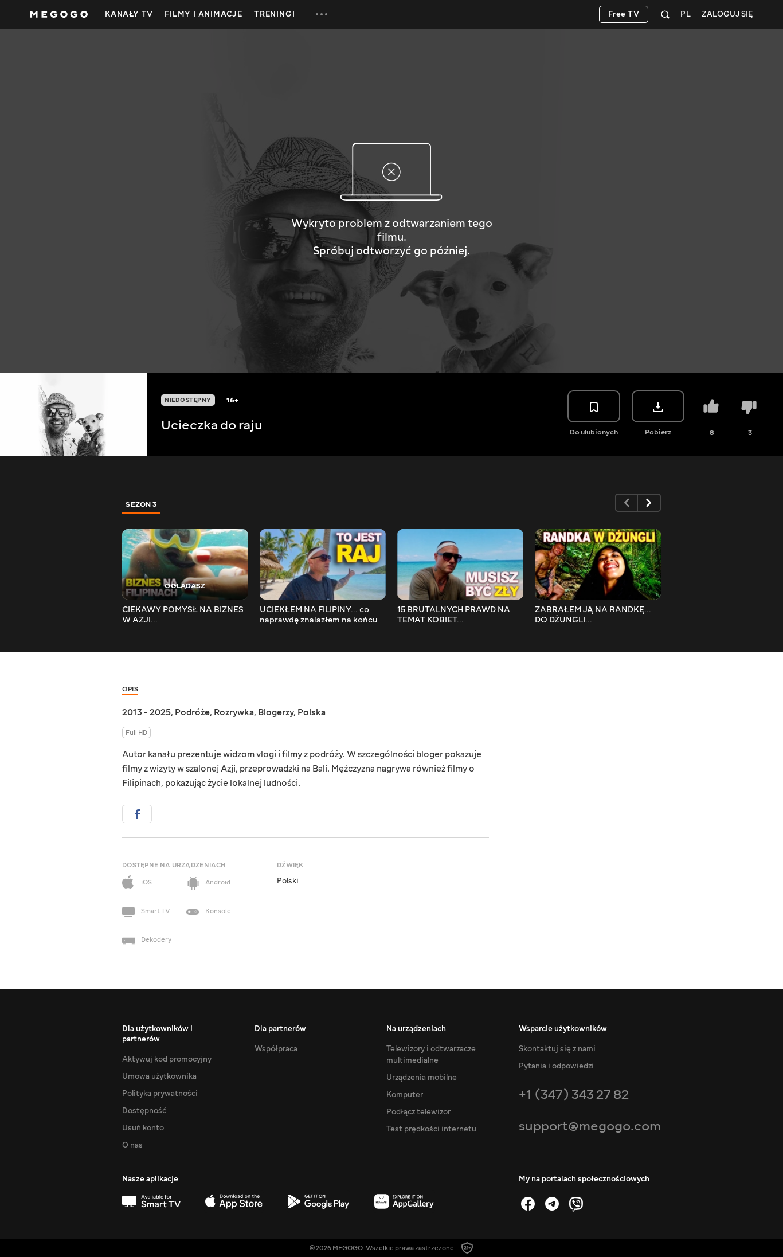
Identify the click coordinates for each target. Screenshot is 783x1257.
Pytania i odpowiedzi (556, 1066)
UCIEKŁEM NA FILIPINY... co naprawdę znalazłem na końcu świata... (319, 615)
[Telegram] (552, 1204)
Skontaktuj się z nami (557, 1049)
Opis (130, 689)
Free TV (624, 14)
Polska (311, 712)
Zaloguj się (727, 14)
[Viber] (576, 1204)
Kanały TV (129, 14)
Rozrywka (234, 712)
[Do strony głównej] (59, 14)
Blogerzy (275, 712)
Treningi (274, 14)
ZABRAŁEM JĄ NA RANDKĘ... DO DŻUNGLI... (593, 615)
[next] (649, 503)
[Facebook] (528, 1204)
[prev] (626, 503)
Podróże (192, 712)
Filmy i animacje (203, 14)
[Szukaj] (665, 14)
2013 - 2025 (146, 712)
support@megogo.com (590, 1126)
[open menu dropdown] (321, 14)
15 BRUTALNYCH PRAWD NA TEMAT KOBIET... (453, 615)
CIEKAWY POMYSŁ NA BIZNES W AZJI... (183, 615)
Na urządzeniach (416, 1029)
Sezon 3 (141, 504)
